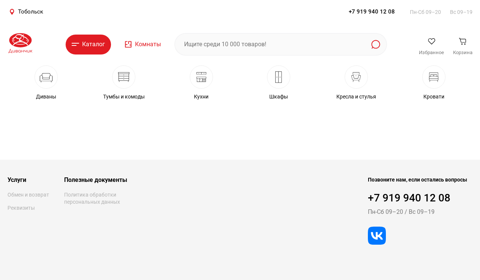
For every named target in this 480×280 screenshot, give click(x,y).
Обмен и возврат (28, 195)
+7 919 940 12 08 (372, 11)
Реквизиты (21, 208)
